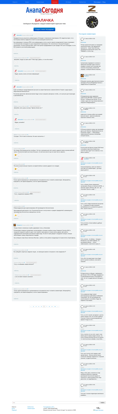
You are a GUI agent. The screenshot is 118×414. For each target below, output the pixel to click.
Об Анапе (68, 2)
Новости (15, 2)
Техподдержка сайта (48, 407)
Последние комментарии (87, 34)
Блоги (27, 2)
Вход (104, 2)
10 (55, 306)
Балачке (84, 42)
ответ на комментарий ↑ (35, 57)
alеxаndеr (19, 35)
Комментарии (40, 2)
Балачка (55, 2)
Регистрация (97, 2)
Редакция (14, 410)
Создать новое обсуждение (44, 29)
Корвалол (19, 225)
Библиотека (82, 2)
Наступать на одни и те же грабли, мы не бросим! (91, 163)
